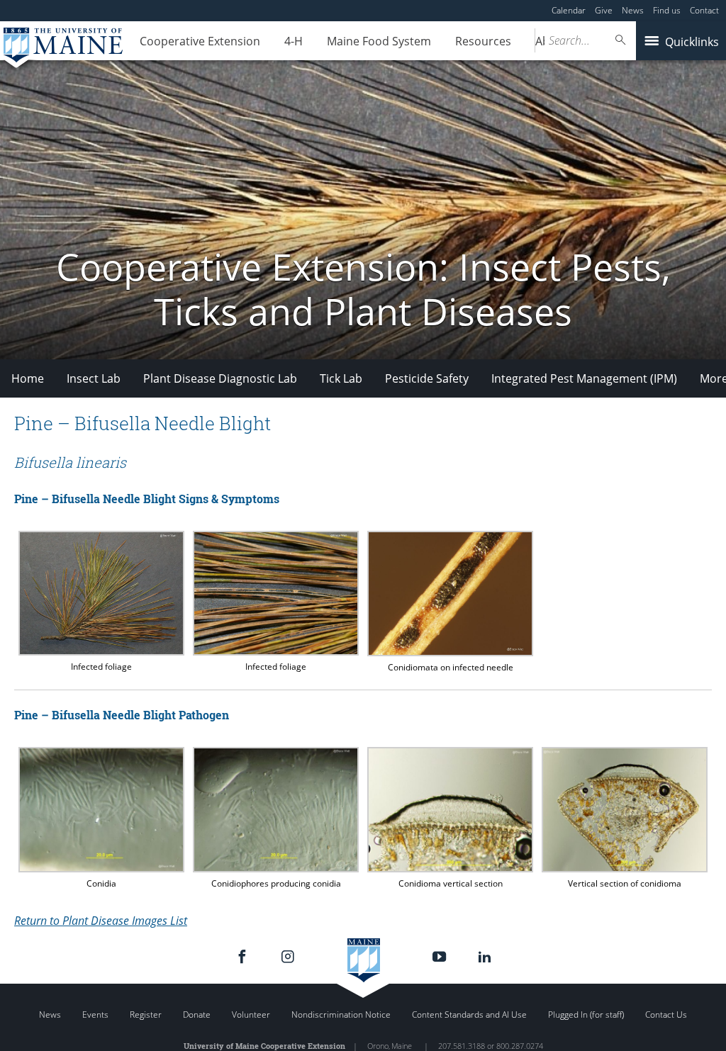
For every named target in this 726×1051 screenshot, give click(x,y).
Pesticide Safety (427, 378)
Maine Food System (379, 41)
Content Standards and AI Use (469, 1014)
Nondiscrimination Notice (341, 1014)
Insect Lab (94, 378)
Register (146, 1014)
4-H (293, 41)
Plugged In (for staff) (586, 1014)
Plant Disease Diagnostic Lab (220, 378)
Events (95, 1014)
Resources (483, 41)
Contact (704, 10)
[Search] (621, 40)
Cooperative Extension (200, 41)
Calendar (569, 10)
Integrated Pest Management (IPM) (584, 378)
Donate (197, 1014)
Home (27, 378)
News (633, 10)
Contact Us (666, 1014)
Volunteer (251, 1014)
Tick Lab (341, 378)
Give (604, 10)
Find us (667, 10)
